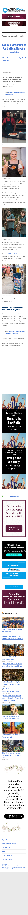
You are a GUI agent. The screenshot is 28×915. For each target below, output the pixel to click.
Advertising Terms (5, 867)
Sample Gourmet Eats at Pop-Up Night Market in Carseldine (14, 48)
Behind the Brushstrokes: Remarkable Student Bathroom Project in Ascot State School (12, 755)
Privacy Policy (4, 865)
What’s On (4, 851)
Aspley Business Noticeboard (9, 844)
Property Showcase (7, 855)
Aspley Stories (5, 840)
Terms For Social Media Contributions (18, 867)
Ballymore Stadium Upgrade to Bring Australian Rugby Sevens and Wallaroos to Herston (12, 638)
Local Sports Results (7, 859)
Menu (23, 3)
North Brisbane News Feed (9, 614)
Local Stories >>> (14, 587)
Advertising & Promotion (9, 869)
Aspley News (4, 864)
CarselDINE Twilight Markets (11, 254)
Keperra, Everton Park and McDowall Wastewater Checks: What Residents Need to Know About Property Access (12, 698)
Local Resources (6, 847)
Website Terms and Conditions (15, 865)
